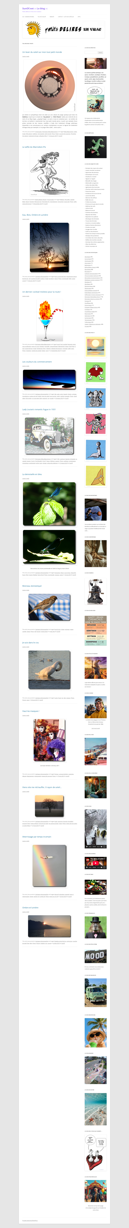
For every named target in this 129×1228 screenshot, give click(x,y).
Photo (53, 134)
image (24, 134)
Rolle (70, 278)
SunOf (60, 136)
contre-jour (69, 941)
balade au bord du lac (60, 941)
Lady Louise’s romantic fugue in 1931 (39, 409)
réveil (75, 396)
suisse (73, 278)
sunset (24, 281)
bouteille (47, 346)
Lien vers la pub (96, 728)
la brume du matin (43, 823)
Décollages (87, 284)
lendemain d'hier (41, 348)
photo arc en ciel (53, 896)
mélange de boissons (56, 348)
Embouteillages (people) (91, 290)
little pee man (38, 201)
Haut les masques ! (30, 711)
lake (65, 698)
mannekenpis (53, 201)
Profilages (87, 309)
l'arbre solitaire (34, 823)
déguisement (30, 776)
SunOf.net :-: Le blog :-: (34, 8)
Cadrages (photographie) (41, 276)
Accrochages (88, 259)
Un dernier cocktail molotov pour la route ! (41, 291)
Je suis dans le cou (30, 642)
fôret (27, 575)
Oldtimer (52, 461)
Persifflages (88, 303)
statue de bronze (26, 204)
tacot (40, 463)
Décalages (87, 282)
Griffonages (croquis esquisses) (93, 295)
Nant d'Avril (41, 575)
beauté (65, 394)
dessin (27, 201)
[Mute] (101, 847)
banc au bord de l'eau (60, 276)
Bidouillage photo (68, 131)
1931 (58, 459)
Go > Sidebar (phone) (28, 16)
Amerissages (38, 131)
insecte (31, 575)
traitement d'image (34, 136)
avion (61, 394)
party (72, 348)
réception (28, 350)
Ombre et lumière (30, 907)
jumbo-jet (42, 896)
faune (23, 575)
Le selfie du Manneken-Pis (34, 147)
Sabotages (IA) (88, 316)
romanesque (72, 461)
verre (47, 350)
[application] (96, 828)
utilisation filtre (43, 136)
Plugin (57, 134)
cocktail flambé (54, 346)
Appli (79, 16)
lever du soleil (45, 396)
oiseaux (68, 698)
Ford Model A (38, 461)
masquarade (37, 776)
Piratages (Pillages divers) (91, 307)
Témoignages (88, 320)
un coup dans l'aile (37, 398)
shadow (43, 943)
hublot (39, 396)
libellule (35, 575)
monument (61, 201)
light (31, 943)
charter (70, 394)
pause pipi (67, 201)
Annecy (57, 774)
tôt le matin (29, 398)
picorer (39, 631)
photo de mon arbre (71, 823)
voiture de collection (52, 463)
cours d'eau (67, 573)
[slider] (94, 846)
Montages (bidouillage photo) (50, 131)
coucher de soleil (35, 278)
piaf (35, 631)
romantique (25, 463)
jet (38, 896)
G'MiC (75, 131)
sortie (37, 463)
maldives (34, 134)
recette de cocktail (36, 350)
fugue (48, 461)
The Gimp (73, 134)
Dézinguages (88, 288)
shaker (43, 350)
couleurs (42, 278)
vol (48, 398)
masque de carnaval (46, 776)
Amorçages (87, 263)
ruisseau (57, 575)
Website (52, 16)
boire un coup (35, 346)
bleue (62, 573)
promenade (65, 278)
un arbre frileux (26, 825)
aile (55, 394)
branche (65, 821)
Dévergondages (89, 286)
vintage (45, 463)
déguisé (24, 776)
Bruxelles (67, 199)
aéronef (57, 894)
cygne (56, 698)
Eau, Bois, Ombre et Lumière (35, 214)
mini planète (41, 134)
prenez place (44, 631)
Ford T (44, 461)
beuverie (70, 344)
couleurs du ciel (33, 396)
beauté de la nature (71, 276)
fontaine (32, 201)
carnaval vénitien (63, 774)
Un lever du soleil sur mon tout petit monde (42, 52)
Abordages (87, 257)
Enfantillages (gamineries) (91, 292)
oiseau (28, 631)
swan (28, 700)
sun (46, 943)
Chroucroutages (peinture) (92, 276)
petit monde (48, 134)
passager (67, 396)
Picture (24, 700)
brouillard (70, 821)
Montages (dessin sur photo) (92, 299)
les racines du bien (53, 823)
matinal (62, 396)
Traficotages (88, 322)
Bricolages (87, 271)
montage (65, 348)
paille (69, 348)
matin (58, 396)
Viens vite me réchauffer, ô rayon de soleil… (42, 787)
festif (70, 346)
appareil (67, 894)
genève (36, 896)
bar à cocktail (63, 344)
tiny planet (25, 136)
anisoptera (57, 573)
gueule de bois (29, 348)
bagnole (67, 459)
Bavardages (88, 269)
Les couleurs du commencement (37, 361)
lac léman (51, 278)
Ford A (33, 461)
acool (58, 344)
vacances (44, 398)
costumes (71, 774)
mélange (48, 348)
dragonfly (73, 573)
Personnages (50, 199)
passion (57, 461)
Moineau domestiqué (32, 586)
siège (23, 398)
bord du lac (25, 278)
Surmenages (88, 318)
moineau (67, 629)
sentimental (32, 463)
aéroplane (61, 894)
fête (73, 346)
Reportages (88, 313)
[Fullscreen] (104, 847)
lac (62, 698)
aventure (62, 459)
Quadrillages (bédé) (90, 311)
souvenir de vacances (64, 134)
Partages (87, 301)
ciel (29, 278)
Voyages (87, 326)
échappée (72, 459)
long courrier (53, 396)
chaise (62, 629)
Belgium (62, 199)
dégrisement (61, 346)
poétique (66, 461)
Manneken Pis (45, 201)
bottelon (42, 346)
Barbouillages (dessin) (41, 199)
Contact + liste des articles (66, 16)
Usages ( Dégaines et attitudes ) (93, 324)
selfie (75, 201)
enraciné (24, 823)
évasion (29, 461)
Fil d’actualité (42, 16)
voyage (51, 398)
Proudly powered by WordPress (30, 1220)
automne (60, 821)
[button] (95, 828)
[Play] (87, 847)
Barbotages (88, 265)
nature (56, 278)
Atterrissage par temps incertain (36, 836)
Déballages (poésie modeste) (92, 280)
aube (58, 394)
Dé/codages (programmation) (92, 278)
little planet (29, 134)
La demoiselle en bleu (32, 474)
